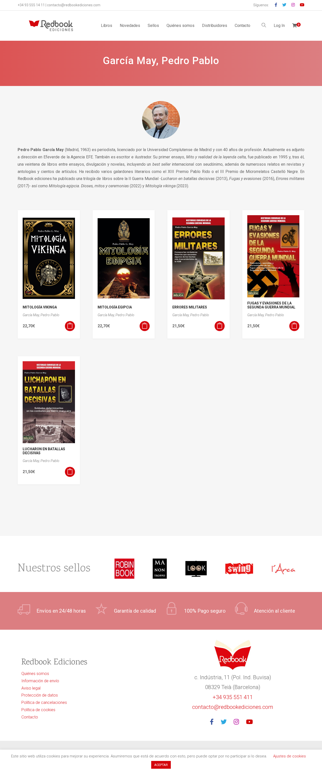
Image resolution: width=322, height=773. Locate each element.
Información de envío (40, 680)
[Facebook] (213, 722)
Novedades (130, 25)
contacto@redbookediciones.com (73, 5)
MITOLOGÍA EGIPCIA (115, 307)
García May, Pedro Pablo (41, 315)
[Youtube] (251, 722)
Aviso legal (31, 688)
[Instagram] (238, 722)
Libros (106, 25)
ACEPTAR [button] (161, 765)
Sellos (153, 25)
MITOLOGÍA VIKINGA (40, 307)
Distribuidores (214, 25)
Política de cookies (38, 709)
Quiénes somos (180, 25)
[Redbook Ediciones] (51, 25)
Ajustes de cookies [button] (289, 756)
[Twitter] (225, 722)
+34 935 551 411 (233, 697)
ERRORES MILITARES (189, 307)
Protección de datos (39, 695)
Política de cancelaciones (44, 702)
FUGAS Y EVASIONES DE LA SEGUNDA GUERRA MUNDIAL (271, 305)
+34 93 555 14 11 (31, 5)
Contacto (242, 25)
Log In (279, 25)
